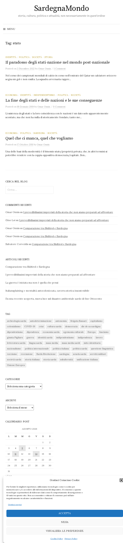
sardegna (39, 133)
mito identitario (92, 343)
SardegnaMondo (61, 8)
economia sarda (51, 332)
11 (15, 453)
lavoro (99, 337)
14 (36, 453)
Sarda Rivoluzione (46, 354)
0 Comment (59, 106)
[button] (121, 480)
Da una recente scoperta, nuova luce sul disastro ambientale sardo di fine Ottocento (53, 298)
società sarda (14, 359)
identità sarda (45, 337)
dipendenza (33, 332)
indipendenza (85, 337)
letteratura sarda (16, 343)
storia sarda (49, 359)
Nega (64, 522)
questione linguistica (102, 348)
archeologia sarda (16, 321)
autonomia (61, 321)
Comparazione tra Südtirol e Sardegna (45, 228)
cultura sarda (54, 326)
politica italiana (61, 348)
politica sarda (80, 348)
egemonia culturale (73, 332)
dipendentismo (15, 332)
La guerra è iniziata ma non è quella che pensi (31, 282)
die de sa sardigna (90, 326)
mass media (52, 343)
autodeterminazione (41, 321)
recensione (27, 354)
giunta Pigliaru (15, 337)
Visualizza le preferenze (65, 530)
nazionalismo (14, 348)
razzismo (12, 354)
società (37, 57)
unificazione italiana (87, 359)
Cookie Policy (56, 538)
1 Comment (60, 68)
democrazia (71, 326)
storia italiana (32, 359)
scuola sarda (79, 354)
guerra (30, 337)
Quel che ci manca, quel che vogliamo (39, 138)
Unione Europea (16, 365)
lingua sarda (35, 343)
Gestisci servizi (15, 504)
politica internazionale (37, 348)
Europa (91, 332)
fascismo (104, 332)
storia (49, 57)
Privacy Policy (71, 538)
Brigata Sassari (78, 321)
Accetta (65, 513)
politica (24, 57)
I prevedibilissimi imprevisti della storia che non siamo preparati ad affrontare (68, 212)
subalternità (66, 359)
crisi (41, 326)
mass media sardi (71, 343)
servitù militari (98, 354)
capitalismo (96, 321)
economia (11, 95)
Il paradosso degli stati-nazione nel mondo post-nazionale (57, 62)
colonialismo (13, 326)
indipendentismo (44, 95)
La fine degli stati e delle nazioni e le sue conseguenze (53, 100)
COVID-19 (29, 326)
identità (10, 57)
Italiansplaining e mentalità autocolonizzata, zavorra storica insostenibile (47, 290)
